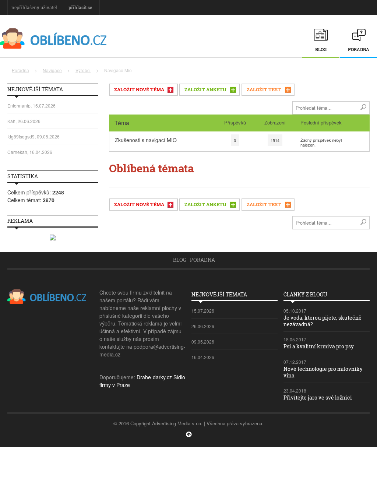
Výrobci (83, 70)
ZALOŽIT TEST (264, 89)
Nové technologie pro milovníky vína (323, 372)
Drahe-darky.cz (154, 377)
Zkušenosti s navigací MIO (146, 140)
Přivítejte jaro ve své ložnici (317, 397)
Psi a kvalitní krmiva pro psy (318, 346)
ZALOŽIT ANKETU (205, 89)
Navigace (52, 70)
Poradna (358, 49)
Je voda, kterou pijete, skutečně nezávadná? (322, 321)
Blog (321, 49)
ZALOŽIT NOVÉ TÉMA (139, 89)
